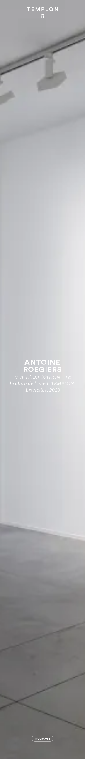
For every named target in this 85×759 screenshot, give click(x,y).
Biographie (42, 739)
